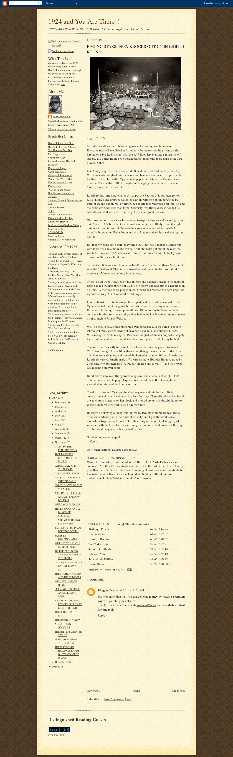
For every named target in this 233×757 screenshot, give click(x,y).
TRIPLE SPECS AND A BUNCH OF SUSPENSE (67, 512)
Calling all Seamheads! (60, 175)
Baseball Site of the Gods (61, 143)
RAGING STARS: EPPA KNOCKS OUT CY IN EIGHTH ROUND (68, 604)
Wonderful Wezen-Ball (60, 179)
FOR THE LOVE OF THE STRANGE (68, 487)
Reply (101, 615)
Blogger (103, 590)
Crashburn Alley (57, 157)
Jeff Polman (62, 116)
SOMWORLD (55, 232)
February (60, 402)
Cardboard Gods (57, 171)
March (59, 406)
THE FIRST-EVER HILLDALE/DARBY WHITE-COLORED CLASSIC (67, 652)
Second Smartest (57, 207)
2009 (55, 397)
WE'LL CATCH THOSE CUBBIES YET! (67, 545)
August (59, 428)
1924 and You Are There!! (83, 21)
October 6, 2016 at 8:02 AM (127, 590)
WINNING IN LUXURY (68, 504)
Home (136, 690)
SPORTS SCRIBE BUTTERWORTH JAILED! (66, 458)
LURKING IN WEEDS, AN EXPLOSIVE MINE (67, 592)
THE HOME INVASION (68, 619)
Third (51, 211)
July (57, 424)
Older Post (178, 690)
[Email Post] (129, 569)
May (58, 415)
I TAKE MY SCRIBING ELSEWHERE (67, 521)
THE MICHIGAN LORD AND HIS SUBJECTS (68, 575)
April (58, 411)
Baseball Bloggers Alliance (62, 146)
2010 (55, 666)
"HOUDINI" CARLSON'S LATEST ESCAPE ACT (68, 566)
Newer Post (94, 690)
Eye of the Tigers (57, 168)
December (60, 662)
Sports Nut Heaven (58, 221)
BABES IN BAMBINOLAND (66, 537)
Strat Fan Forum (56, 236)
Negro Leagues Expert (60, 182)
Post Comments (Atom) (118, 699)
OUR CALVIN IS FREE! (68, 473)
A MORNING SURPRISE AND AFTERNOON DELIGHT (68, 496)
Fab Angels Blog (57, 154)
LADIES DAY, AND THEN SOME (65, 467)
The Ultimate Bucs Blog (60, 150)
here (63, 84)
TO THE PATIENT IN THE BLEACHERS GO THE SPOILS (68, 554)
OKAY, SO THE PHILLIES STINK (66, 448)
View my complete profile (62, 129)
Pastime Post (54, 186)
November (61, 442)
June (58, 420)
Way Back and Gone (59, 189)
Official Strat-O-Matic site (61, 239)
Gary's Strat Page (57, 228)
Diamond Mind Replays (60, 218)
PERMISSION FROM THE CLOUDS (66, 641)
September (61, 433)
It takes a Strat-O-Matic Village (64, 225)
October (59, 437)
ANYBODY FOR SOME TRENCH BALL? (67, 479)
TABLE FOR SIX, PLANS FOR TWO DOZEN (68, 529)
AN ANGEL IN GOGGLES (63, 625)
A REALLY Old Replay (60, 214)
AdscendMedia (146, 605)
